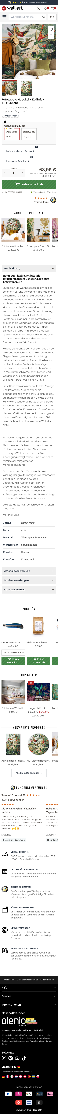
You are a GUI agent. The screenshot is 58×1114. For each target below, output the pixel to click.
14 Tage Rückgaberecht (24, 869)
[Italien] (12, 1076)
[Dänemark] (20, 1076)
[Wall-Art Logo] (12, 8)
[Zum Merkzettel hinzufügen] (51, 29)
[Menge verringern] (5, 173)
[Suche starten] (43, 17)
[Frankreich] (7, 1076)
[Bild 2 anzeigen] (26, 88)
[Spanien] (29, 1076)
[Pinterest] (10, 1058)
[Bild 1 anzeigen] (9, 88)
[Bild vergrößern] (51, 36)
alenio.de (6, 1030)
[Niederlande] (16, 1076)
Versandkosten (20, 851)
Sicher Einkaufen (21, 887)
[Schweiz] (24, 1076)
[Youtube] (17, 1058)
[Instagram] (4, 1058)
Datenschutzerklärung (27, 979)
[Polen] (37, 1076)
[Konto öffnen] (38, 8)
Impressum (9, 979)
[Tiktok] (23, 1058)
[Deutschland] (3, 1076)
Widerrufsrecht (47, 979)
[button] (29, 51)
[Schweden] (33, 1076)
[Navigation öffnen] (4, 17)
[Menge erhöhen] (22, 173)
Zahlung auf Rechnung (24, 948)
